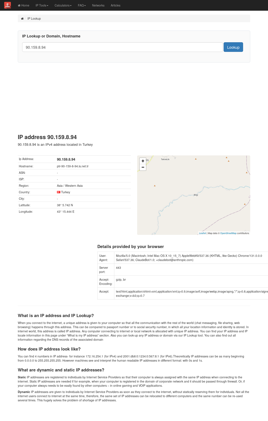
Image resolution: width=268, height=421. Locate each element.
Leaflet (202, 233)
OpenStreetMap (228, 233)
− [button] (143, 167)
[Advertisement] (134, 94)
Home (25, 5)
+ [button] (143, 161)
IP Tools (41, 5)
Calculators (62, 5)
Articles (115, 5)
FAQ (81, 5)
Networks (98, 5)
